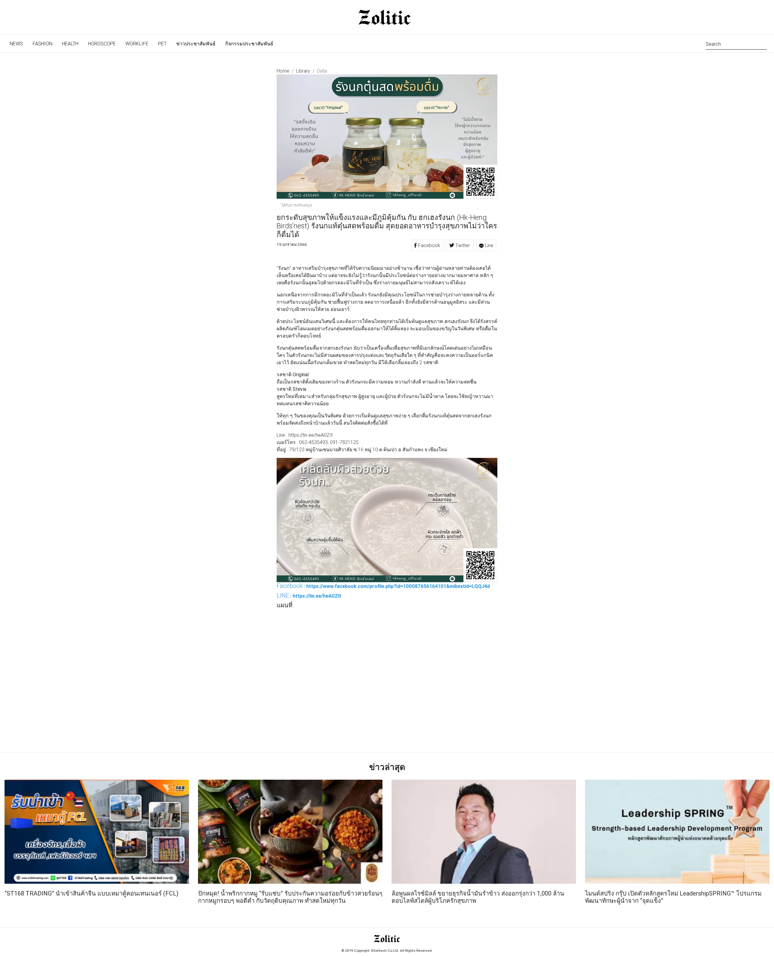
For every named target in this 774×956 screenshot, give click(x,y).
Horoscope (102, 44)
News (19, 43)
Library (303, 71)
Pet (162, 44)
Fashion (42, 44)
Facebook (429, 245)
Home (283, 71)
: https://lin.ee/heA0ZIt (309, 595)
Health (70, 44)
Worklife (136, 44)
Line (488, 245)
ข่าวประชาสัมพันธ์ (196, 44)
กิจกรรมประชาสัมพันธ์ (249, 44)
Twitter (462, 245)
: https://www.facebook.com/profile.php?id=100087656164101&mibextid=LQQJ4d (383, 585)
